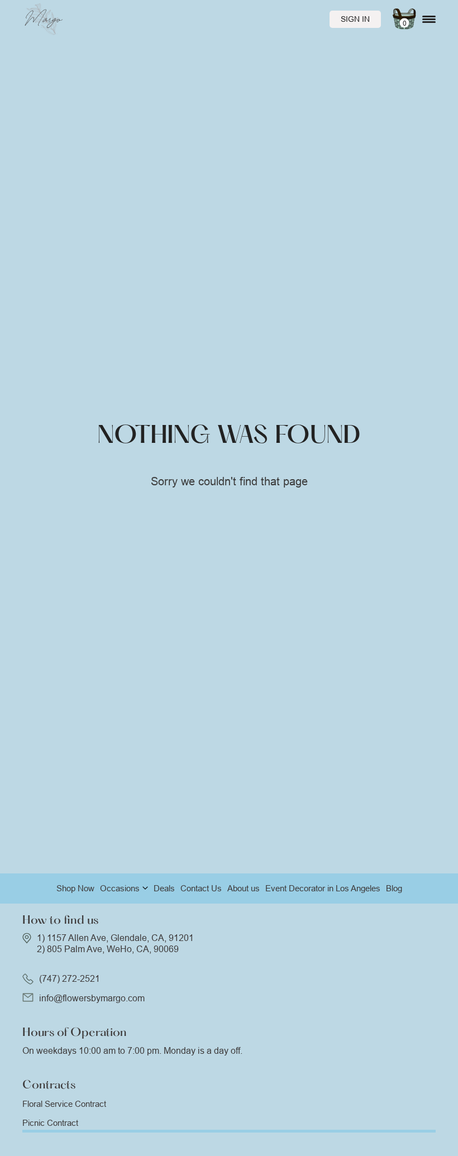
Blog (394, 888)
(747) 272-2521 (69, 978)
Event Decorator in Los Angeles (322, 888)
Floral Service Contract (64, 1104)
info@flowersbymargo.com (92, 998)
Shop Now (75, 888)
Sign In (355, 19)
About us (243, 888)
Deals (164, 888)
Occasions (120, 888)
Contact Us (201, 888)
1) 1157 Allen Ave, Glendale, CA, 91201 (115, 938)
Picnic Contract (50, 1123)
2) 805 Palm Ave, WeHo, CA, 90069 (108, 949)
